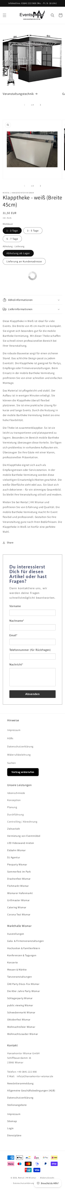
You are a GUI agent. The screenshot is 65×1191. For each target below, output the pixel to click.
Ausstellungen (15, 933)
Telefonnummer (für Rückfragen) (30, 650)
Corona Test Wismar (19, 914)
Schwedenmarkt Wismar (21, 1012)
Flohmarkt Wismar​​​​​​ (18, 885)
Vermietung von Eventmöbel (23, 835)
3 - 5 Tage (33, 230)
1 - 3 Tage (12, 230)
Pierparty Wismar (17, 864)
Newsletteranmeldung (20, 1083)
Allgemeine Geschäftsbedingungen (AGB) (31, 1090)
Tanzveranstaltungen (19, 976)
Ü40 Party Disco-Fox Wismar (23, 984)
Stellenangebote (17, 1105)
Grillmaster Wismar (18, 900)
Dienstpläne (14, 1135)
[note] (32, 595)
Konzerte (12, 962)
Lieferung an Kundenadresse (24, 261)
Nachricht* (16, 664)
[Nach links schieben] (25, 105)
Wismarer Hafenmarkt (20, 893)
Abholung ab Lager (18, 253)
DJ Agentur (13, 857)
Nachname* (16, 621)
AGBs (10, 738)
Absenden (32, 694)
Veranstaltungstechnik (18, 94)
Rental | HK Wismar (27, 1177)
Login (10, 1128)
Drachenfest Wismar (19, 878)
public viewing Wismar (20, 1005)
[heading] (32, 574)
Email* (13, 635)
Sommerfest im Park (19, 871)
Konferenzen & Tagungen (21, 955)
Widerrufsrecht (47, 1177)
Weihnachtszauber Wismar (22, 1034)
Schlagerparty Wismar (20, 998)
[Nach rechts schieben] (40, 105)
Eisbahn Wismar (16, 850)
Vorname (15, 606)
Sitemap (12, 1121)
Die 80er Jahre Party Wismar (23, 991)
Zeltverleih (13, 828)
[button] (4, 15)
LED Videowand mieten (20, 843)
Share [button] (10, 542)
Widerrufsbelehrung (19, 754)
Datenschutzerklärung (20, 746)
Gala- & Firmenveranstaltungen (25, 941)
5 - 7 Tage (12, 238)
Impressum (13, 730)
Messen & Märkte (17, 969)
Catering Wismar (16, 907)
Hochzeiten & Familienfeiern (23, 948)
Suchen (11, 763)
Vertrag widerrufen (23, 772)
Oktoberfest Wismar (19, 1019)
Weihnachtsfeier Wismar (21, 1026)
